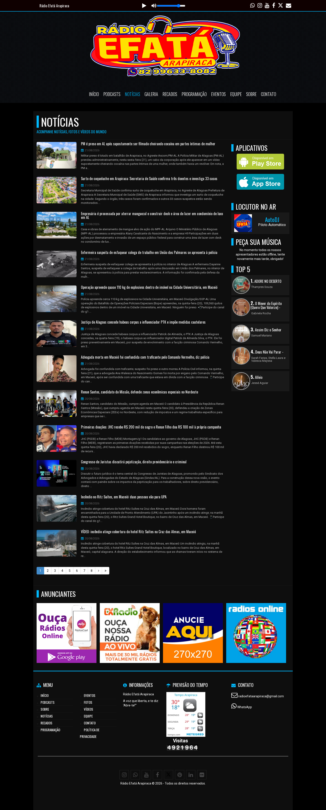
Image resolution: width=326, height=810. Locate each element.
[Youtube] (146, 774)
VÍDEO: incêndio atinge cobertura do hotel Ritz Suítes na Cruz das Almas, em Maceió (138, 532)
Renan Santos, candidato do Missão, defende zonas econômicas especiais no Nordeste (139, 392)
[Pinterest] (179, 774)
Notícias (132, 94)
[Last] (105, 570)
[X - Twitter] (168, 774)
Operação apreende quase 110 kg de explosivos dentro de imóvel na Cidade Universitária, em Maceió (149, 287)
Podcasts (111, 94)
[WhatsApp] (135, 774)
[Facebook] (157, 774)
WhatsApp (244, 707)
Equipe (236, 94)
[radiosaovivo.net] (237, 625)
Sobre (251, 94)
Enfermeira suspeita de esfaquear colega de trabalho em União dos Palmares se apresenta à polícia (149, 253)
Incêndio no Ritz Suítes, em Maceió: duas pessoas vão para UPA (124, 497)
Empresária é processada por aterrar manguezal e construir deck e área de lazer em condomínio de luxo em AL (152, 216)
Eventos (218, 94)
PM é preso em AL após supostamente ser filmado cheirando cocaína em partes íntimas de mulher (148, 144)
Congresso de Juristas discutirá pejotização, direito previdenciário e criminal (134, 462)
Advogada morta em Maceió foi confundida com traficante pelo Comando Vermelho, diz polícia (145, 357)
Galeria (151, 94)
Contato (268, 94)
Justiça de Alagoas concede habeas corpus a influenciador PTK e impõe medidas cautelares (143, 322)
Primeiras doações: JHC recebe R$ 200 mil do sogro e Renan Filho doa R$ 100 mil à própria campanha (151, 427)
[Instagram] (124, 774)
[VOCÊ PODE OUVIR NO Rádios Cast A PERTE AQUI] (47, 625)
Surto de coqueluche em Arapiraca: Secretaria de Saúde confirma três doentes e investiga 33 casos (149, 179)
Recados (170, 94)
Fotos (88, 702)
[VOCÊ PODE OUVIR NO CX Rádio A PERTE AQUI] (110, 625)
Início (94, 94)
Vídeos (88, 709)
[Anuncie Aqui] (174, 625)
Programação (194, 94)
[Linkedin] (190, 774)
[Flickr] (201, 774)
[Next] (98, 570)
